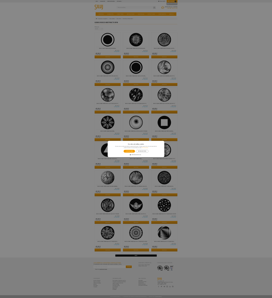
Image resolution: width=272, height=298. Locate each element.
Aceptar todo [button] (129, 151)
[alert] (136, 149)
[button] (136, 154)
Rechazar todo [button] (142, 151)
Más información (145, 147)
